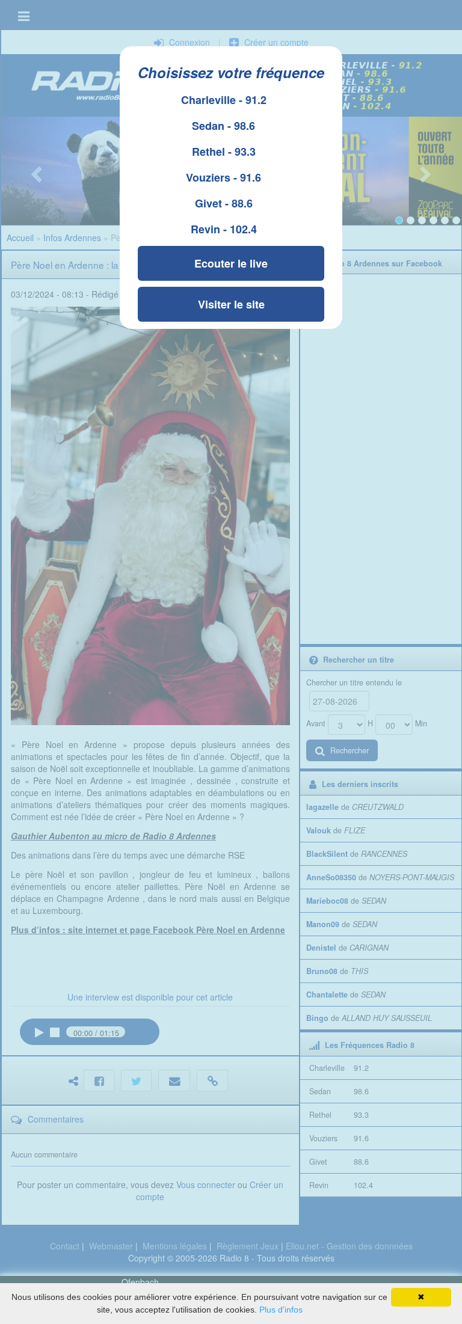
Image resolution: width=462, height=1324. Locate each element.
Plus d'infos (281, 1309)
